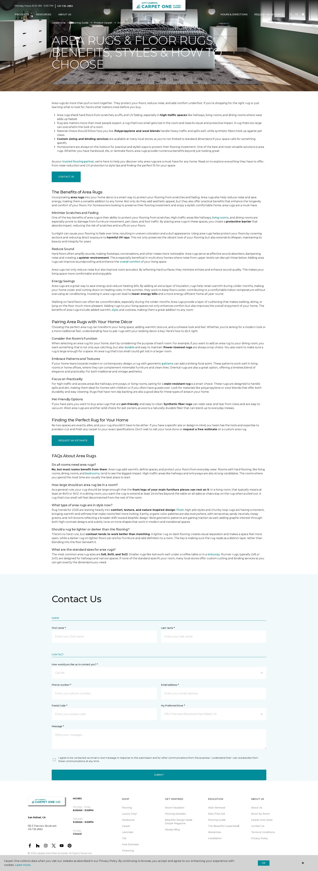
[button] (290, 14)
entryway (214, 554)
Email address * (170, 685)
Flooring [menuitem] (127, 807)
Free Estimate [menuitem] (130, 844)
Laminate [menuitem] (127, 832)
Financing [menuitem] (128, 850)
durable (129, 347)
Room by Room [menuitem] (260, 813)
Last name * (168, 628)
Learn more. (23, 865)
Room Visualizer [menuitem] (174, 807)
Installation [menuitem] (215, 838)
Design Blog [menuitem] (172, 829)
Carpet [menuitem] (126, 826)
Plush (180, 509)
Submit (159, 774)
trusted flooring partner (78, 161)
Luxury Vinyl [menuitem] (129, 813)
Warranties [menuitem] (214, 832)
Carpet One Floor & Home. (52, 853)
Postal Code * (59, 705)
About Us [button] (64, 14)
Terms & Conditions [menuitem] (263, 832)
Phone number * (61, 685)
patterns (167, 363)
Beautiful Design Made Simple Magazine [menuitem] (178, 821)
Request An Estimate (268, 14)
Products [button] (22, 14)
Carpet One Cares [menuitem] (261, 819)
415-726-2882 (65, 5)
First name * (59, 628)
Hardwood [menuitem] (128, 819)
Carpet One (59, 22)
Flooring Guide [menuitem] (217, 819)
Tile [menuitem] (124, 838)
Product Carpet (103, 22)
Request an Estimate (72, 440)
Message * (58, 726)
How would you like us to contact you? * (75, 664)
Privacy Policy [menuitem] (259, 838)
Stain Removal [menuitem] (216, 807)
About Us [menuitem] (256, 807)
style (115, 309)
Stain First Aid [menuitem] (216, 813)
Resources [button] (43, 14)
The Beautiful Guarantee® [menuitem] (223, 826)
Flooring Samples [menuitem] (175, 813)
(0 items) (303, 14)
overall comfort (130, 261)
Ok (263, 862)
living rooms (220, 217)
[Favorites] (296, 14)
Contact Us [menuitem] (257, 826)
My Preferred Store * (173, 705)
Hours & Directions (234, 14)
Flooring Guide (79, 22)
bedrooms (92, 473)
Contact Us (66, 176)
